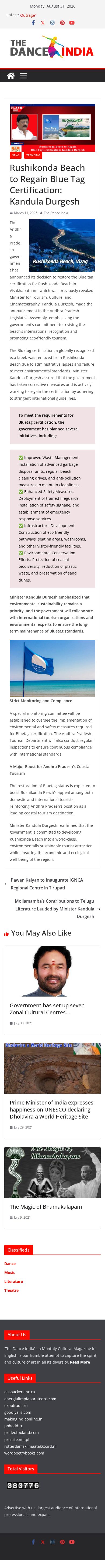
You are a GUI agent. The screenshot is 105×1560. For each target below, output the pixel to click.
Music (9, 1272)
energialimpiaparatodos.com (30, 1398)
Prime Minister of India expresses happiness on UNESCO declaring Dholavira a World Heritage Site (51, 1109)
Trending (33, 155)
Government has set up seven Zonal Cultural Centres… (47, 1009)
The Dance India (56, 212)
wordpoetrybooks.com (24, 1453)
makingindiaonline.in (23, 1419)
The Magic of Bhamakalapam (46, 1206)
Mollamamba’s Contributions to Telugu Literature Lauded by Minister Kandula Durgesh (54, 909)
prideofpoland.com (21, 1432)
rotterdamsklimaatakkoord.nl (30, 1446)
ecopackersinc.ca (19, 1391)
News (15, 155)
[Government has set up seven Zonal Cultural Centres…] (52, 950)
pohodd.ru (13, 1425)
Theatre (11, 1290)
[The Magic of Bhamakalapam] (52, 1151)
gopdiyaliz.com (17, 1412)
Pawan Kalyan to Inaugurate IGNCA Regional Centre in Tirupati (47, 884)
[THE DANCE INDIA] (10, 75)
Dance (10, 1263)
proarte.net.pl (16, 1439)
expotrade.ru (16, 1405)
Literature (13, 1281)
